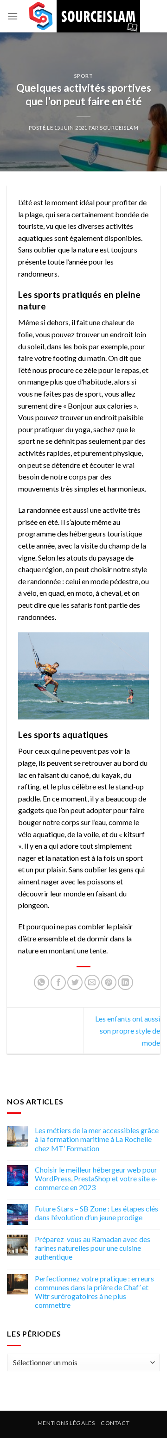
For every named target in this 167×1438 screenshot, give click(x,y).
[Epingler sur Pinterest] (108, 982)
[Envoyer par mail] (92, 982)
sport (83, 76)
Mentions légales (66, 1422)
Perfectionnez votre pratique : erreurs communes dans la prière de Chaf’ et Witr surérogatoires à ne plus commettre (94, 1292)
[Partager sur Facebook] (58, 982)
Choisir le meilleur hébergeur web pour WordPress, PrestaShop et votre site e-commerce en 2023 (96, 1178)
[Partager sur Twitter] (75, 982)
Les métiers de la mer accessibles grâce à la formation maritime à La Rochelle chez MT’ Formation (97, 1139)
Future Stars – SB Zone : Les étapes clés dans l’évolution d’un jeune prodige (96, 1213)
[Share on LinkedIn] (125, 982)
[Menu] (12, 16)
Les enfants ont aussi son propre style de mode (127, 1030)
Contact (115, 1422)
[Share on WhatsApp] (41, 982)
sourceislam (119, 128)
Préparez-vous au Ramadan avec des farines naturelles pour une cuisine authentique (92, 1248)
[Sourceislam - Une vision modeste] (83, 16)
